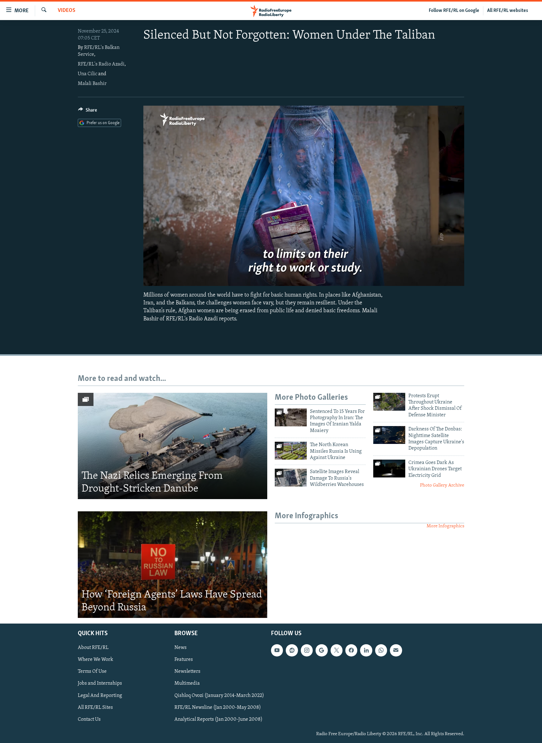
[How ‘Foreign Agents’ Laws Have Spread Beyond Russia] (172, 564)
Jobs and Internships (100, 683)
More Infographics (445, 526)
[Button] (87, 112)
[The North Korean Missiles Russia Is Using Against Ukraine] (291, 451)
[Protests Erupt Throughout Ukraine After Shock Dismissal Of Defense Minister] (389, 402)
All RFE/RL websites (507, 10)
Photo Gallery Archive (442, 485)
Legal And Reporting (100, 695)
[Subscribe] (396, 650)
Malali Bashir (92, 83)
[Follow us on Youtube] (277, 650)
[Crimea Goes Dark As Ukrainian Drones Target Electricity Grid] (389, 468)
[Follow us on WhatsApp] (381, 650)
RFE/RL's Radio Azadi (101, 64)
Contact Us (89, 719)
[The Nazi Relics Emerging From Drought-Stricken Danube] (172, 446)
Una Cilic (87, 73)
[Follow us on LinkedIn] (366, 650)
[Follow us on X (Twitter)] (337, 650)
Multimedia (187, 683)
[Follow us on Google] (321, 650)
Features (183, 659)
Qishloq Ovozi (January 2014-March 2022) (219, 695)
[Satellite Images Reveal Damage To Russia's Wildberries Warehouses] (291, 478)
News (180, 648)
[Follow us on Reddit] (292, 650)
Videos (66, 10)
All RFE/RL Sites (95, 707)
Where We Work (95, 659)
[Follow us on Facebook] (351, 650)
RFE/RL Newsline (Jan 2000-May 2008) (217, 707)
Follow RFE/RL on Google (454, 10)
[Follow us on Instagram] (307, 650)
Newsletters (187, 671)
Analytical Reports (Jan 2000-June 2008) (218, 719)
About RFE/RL (93, 648)
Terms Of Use (92, 671)
